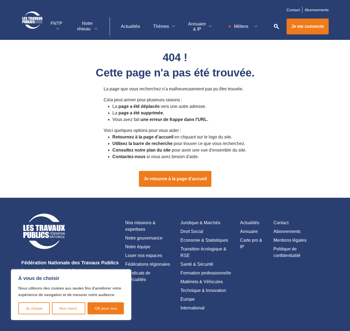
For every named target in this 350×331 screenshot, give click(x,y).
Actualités (130, 26)
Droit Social (191, 231)
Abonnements (317, 10)
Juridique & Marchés (200, 222)
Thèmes (161, 26)
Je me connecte (307, 26)
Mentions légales (290, 240)
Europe (187, 299)
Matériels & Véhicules (201, 281)
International (192, 308)
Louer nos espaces (143, 255)
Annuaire (249, 231)
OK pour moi (106, 308)
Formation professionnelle (205, 273)
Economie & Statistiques (204, 240)
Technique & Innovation (203, 290)
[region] (71, 294)
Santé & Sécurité (196, 264)
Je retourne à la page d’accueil (175, 178)
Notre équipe (137, 246)
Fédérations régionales (147, 264)
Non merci (68, 308)
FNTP (56, 23)
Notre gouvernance (143, 238)
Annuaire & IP (197, 26)
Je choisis (34, 308)
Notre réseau (85, 26)
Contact (293, 10)
